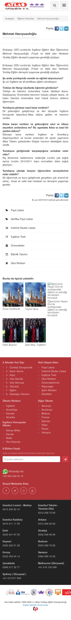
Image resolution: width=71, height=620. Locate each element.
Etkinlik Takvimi (18, 254)
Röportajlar (48, 386)
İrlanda (10, 434)
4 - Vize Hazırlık (14, 378)
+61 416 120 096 (47, 567)
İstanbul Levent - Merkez (17, 505)
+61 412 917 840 (12, 578)
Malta (9, 438)
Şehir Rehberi (49, 390)
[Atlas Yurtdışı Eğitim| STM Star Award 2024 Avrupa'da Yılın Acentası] (41, 592)
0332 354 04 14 (11, 556)
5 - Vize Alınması (15, 382)
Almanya (46, 405)
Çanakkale (9, 563)
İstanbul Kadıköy (13, 519)
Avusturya (47, 409)
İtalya (44, 424)
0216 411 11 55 (11, 523)
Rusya (45, 428)
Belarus (46, 413)
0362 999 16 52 (46, 556)
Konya (6, 552)
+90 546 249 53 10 (13, 476)
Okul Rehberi (17, 263)
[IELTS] (58, 592)
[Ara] (54, 5)
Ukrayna (46, 432)
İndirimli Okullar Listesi (22, 227)
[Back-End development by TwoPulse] (35, 608)
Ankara (42, 519)
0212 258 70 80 (46, 512)
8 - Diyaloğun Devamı (17, 394)
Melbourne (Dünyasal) (51, 563)
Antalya (42, 530)
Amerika (10, 417)
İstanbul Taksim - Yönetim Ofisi (48, 506)
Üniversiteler (17, 245)
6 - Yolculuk (12, 386)
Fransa (45, 417)
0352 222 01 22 (11, 545)
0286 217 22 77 (11, 567)
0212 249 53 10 (11, 509)
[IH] (49, 592)
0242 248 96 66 (46, 534)
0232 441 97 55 (11, 534)
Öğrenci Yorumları (25, 18)
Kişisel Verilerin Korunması (35, 604)
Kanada (10, 413)
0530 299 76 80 (46, 545)
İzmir (5, 530)
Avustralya (11, 409)
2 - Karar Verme (14, 371)
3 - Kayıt (10, 375)
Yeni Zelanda (13, 441)
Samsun (43, 552)
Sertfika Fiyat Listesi (21, 219)
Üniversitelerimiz (50, 382)
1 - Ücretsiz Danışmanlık (19, 367)
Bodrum (42, 541)
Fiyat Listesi (17, 210)
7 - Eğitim (11, 390)
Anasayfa (9, 18)
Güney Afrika (13, 430)
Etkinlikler (47, 394)
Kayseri (7, 541)
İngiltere (10, 405)
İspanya (46, 421)
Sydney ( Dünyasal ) (14, 574)
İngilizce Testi (18, 236)
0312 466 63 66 (46, 523)
